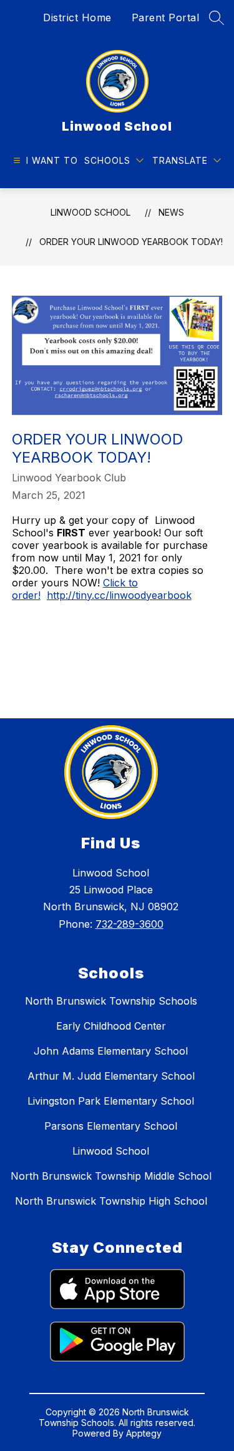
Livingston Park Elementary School (110, 1101)
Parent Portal (166, 17)
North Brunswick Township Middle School (111, 1176)
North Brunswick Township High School (111, 1201)
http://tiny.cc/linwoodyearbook (119, 595)
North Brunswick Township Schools (111, 1001)
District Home (77, 17)
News (171, 212)
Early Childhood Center (111, 1026)
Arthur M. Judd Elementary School (111, 1076)
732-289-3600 (129, 924)
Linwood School (90, 212)
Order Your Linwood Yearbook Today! (131, 241)
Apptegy (144, 1433)
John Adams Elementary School (111, 1051)
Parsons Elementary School (110, 1126)
